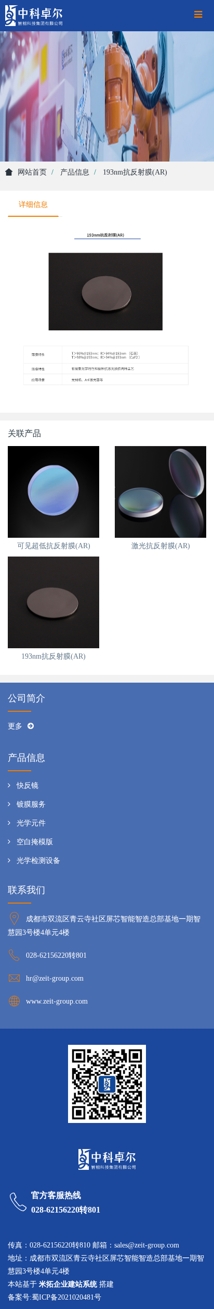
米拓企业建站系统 (68, 1284)
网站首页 (32, 172)
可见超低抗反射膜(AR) (53, 546)
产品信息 (74, 172)
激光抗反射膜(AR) (160, 546)
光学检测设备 (38, 861)
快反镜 (27, 785)
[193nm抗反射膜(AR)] (53, 602)
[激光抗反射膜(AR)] (160, 492)
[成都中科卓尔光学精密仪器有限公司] (33, 15)
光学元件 (31, 823)
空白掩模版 (35, 842)
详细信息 (33, 204)
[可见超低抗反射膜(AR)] (53, 492)
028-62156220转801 (56, 955)
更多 (15, 726)
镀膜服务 (31, 804)
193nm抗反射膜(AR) (53, 656)
